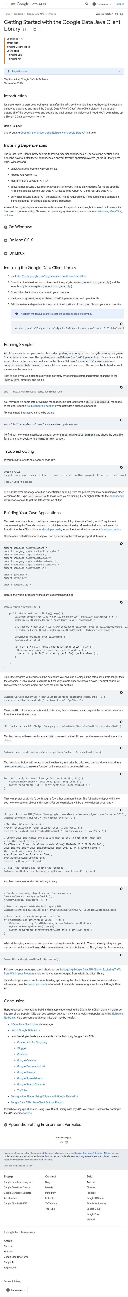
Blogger (21, 1048)
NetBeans (10, 1017)
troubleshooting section (40, 406)
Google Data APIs (35, 14)
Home (7, 14)
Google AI (9, 1262)
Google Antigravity (96, 1203)
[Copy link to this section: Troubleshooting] (37, 452)
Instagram (50, 1192)
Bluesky (49, 1187)
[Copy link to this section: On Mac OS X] (36, 240)
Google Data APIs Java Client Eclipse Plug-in (37, 1102)
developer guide (51, 529)
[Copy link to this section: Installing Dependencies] (50, 146)
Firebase (91, 1192)
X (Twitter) (51, 1203)
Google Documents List (31, 1066)
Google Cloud (93, 1209)
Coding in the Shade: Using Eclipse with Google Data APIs (54, 132)
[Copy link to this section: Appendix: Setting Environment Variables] (84, 1125)
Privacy (18, 1281)
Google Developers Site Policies (93, 1156)
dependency (117, 496)
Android (91, 1182)
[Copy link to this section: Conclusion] (27, 1001)
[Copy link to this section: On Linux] (27, 254)
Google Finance (26, 1072)
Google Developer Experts (17, 1192)
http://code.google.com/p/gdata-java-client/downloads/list (51, 276)
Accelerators (11, 1198)
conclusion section (39, 984)
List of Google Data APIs (25, 1030)
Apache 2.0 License (49, 1156)
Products (18, 14)
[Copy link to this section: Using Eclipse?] (25, 126)
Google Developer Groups (17, 1187)
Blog (47, 1182)
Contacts (22, 1054)
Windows (103, 211)
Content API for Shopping (32, 1042)
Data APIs (38, 4)
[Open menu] (5, 4)
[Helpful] (116, 14)
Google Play (93, 1214)
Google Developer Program (18, 1182)
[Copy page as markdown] (35, 29)
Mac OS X (115, 211)
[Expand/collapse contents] (22, 39)
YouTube (22, 1090)
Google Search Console (31, 1084)
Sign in (120, 4)
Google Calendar (26, 1060)
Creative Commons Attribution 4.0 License (94, 1153)
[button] (64, 71)
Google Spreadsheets (30, 1078)
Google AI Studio (95, 1198)
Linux (10, 215)
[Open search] (87, 4)
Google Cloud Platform (16, 1257)
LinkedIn (49, 1198)
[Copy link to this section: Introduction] (30, 96)
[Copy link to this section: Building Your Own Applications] (64, 513)
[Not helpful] (121, 14)
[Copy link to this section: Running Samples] (37, 345)
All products (10, 1267)
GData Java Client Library (25, 1024)
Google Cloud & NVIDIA (16, 1203)
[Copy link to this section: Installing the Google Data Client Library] (79, 268)
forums (27, 1113)
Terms (7, 1281)
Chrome (91, 1187)
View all (91, 1219)
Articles (52, 14)
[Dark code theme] (121, 324)
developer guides (110, 529)
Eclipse (116, 1013)
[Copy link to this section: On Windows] (35, 227)
